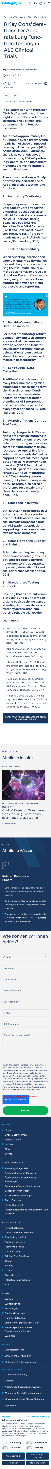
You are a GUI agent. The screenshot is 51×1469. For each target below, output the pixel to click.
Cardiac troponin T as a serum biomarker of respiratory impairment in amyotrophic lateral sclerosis (26, 891)
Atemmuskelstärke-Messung (20, 1173)
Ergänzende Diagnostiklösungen (22, 1186)
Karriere (9, 1144)
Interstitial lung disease (17, 1280)
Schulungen (11, 1308)
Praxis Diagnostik (14, 1200)
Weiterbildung (12, 1303)
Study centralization (15, 1242)
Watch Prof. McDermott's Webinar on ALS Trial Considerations (25, 718)
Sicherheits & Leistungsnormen (21, 1362)
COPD (8, 1270)
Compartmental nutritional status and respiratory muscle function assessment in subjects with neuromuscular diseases (26, 918)
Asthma (9, 1265)
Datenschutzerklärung (29, 1089)
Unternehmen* (9, 997)
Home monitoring (14, 1246)
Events (8, 1153)
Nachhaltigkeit (13, 1139)
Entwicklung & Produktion (18, 1356)
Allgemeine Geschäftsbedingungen (23, 1393)
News (8, 1149)
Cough (8, 1261)
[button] (7, 1417)
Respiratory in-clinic (16, 1237)
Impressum (10, 1405)
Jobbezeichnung (10, 986)
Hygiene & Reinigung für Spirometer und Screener (26, 1211)
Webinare (10, 1336)
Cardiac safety (12, 1251)
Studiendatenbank (15, 1313)
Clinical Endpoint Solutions (19, 1232)
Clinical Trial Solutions (17, 1256)
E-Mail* (6, 1008)
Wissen (9, 1299)
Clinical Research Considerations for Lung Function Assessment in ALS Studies (23, 814)
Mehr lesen (10, 823)
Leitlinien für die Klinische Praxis (22, 1322)
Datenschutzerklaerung (37, 1417)
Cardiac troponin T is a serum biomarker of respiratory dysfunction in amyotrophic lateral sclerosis (26, 905)
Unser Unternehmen (16, 1134)
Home (8, 1130)
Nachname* (8, 975)
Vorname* (7, 963)
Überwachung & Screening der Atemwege (21, 1179)
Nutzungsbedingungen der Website (23, 1387)
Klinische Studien (14, 1228)
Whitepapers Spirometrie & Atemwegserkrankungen (19, 1329)
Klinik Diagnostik (14, 1205)
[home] (12, 3)
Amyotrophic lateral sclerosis (19, 102)
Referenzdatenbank (15, 1318)
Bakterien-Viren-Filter (17, 1190)
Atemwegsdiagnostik (16, 1168)
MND (16, 96)
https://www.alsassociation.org (24, 656)
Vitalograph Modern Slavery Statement (25, 1399)
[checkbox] (5, 1442)
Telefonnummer (10, 1019)
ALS (6, 96)
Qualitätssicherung (14, 1349)
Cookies (9, 1380)
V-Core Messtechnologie (18, 1195)
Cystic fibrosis (12, 1275)
